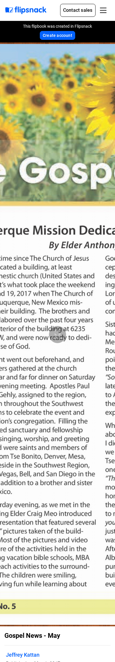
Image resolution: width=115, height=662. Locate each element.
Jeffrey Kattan (23, 655)
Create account (57, 35)
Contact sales (78, 10)
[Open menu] (103, 10)
